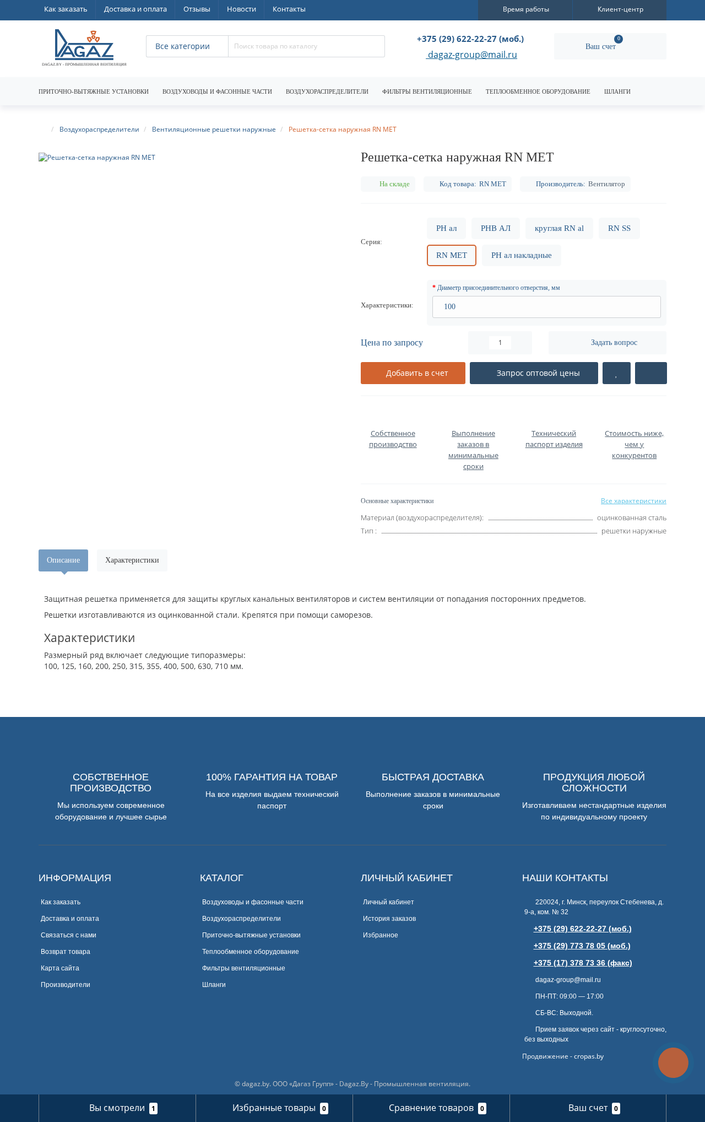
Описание (63, 560)
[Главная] (43, 129)
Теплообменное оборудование (538, 91)
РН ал (446, 228)
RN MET (451, 255)
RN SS (619, 228)
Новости (241, 9)
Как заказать (66, 9)
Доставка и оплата (135, 9)
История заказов (389, 919)
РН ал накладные (521, 255)
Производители (65, 985)
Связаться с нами (68, 935)
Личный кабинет (388, 902)
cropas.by (589, 1056)
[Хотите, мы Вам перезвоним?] (673, 1062)
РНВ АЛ (496, 228)
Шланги (617, 91)
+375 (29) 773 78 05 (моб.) (582, 945)
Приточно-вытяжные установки (94, 91)
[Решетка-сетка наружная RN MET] (191, 157)
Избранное (380, 935)
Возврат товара (65, 952)
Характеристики (132, 560)
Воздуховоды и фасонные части (217, 91)
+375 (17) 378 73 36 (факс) (583, 962)
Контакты (289, 9)
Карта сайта (60, 968)
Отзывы (196, 9)
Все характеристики (633, 500)
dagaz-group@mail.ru (471, 56)
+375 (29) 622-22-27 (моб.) (583, 928)
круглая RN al (559, 228)
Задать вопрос (614, 342)
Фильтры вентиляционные (427, 91)
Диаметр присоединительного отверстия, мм (498, 288)
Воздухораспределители (327, 91)
